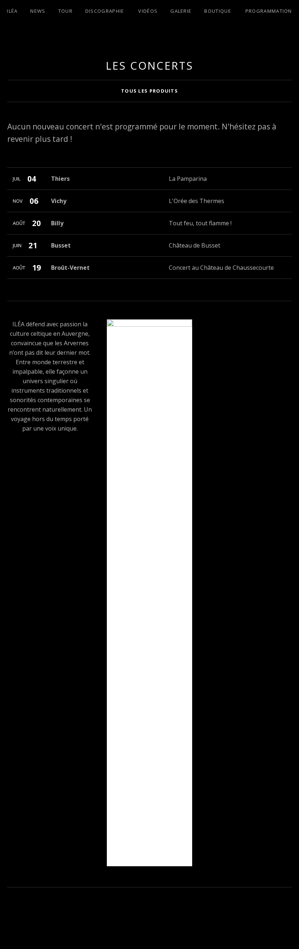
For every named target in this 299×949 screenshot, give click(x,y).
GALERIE (180, 11)
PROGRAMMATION (268, 11)
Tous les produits (149, 90)
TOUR (65, 11)
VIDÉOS (148, 11)
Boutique (217, 11)
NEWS (37, 11)
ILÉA (12, 11)
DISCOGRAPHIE (104, 11)
